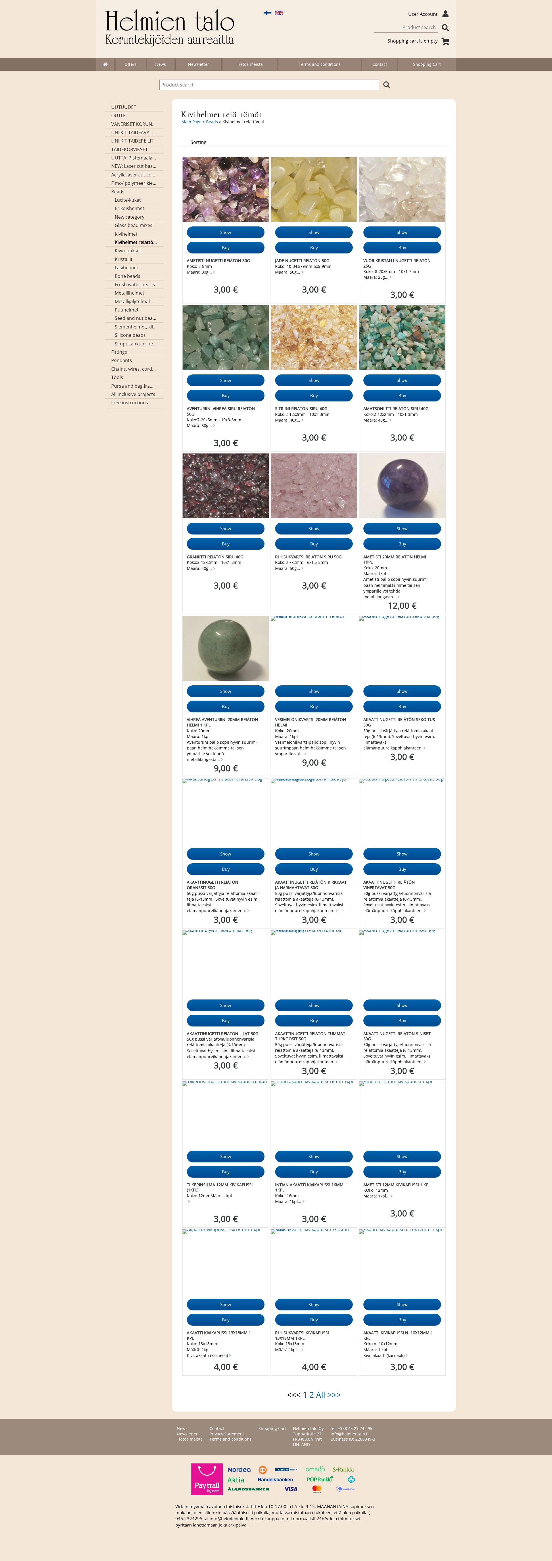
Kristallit (124, 259)
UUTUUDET (123, 107)
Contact (379, 64)
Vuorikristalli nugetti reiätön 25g (397, 263)
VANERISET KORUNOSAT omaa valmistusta (134, 124)
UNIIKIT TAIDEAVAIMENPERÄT (134, 132)
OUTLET (119, 115)
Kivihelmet (126, 234)
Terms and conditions (320, 64)
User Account (423, 14)
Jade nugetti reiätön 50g (302, 260)
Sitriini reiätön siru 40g (301, 408)
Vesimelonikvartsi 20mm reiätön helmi (310, 722)
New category (129, 217)
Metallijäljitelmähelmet (136, 301)
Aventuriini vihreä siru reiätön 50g (221, 411)
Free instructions (129, 402)
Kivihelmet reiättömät (136, 242)
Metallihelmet (129, 293)
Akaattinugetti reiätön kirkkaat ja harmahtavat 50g (311, 884)
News (160, 64)
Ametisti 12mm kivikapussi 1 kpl (396, 1184)
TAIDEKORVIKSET (129, 149)
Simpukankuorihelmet (136, 344)
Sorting (198, 142)
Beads (117, 192)
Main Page (191, 121)
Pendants (121, 360)
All (320, 1394)
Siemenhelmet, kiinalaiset (136, 327)
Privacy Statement (227, 1434)
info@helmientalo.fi (349, 1434)
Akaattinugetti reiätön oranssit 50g (212, 884)
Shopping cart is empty (413, 41)
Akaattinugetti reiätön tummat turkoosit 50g (310, 1036)
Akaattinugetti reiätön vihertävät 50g (389, 884)
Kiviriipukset (128, 250)
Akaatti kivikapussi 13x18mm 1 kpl (219, 1335)
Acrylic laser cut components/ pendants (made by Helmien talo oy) (134, 175)
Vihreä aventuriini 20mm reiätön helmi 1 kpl (222, 722)
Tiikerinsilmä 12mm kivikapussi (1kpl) (220, 1187)
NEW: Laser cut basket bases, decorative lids (134, 166)
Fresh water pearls (135, 284)
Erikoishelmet (129, 208)
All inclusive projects (133, 394)
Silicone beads (130, 335)
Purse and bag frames (134, 386)
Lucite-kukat (128, 200)
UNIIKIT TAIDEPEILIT (132, 141)
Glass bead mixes (133, 225)
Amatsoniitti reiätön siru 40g (395, 408)
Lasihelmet (126, 267)
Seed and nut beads (136, 318)
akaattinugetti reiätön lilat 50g (222, 1033)
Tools (117, 377)
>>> (334, 1394)
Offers (130, 64)
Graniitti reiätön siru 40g (215, 557)
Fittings (119, 352)
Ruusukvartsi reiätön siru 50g (308, 557)
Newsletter (198, 64)
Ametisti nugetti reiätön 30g (218, 260)
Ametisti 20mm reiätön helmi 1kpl (394, 559)
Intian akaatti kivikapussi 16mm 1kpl (309, 1187)
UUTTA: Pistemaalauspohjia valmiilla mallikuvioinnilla (134, 158)
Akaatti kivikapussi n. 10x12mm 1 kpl (398, 1335)
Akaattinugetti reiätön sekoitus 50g (399, 722)
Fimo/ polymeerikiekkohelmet (134, 183)
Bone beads (127, 276)
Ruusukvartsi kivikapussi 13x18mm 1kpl (302, 1335)
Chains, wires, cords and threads (134, 369)
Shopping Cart (427, 64)
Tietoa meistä (250, 64)
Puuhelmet (127, 310)
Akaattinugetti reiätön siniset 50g (397, 1036)
